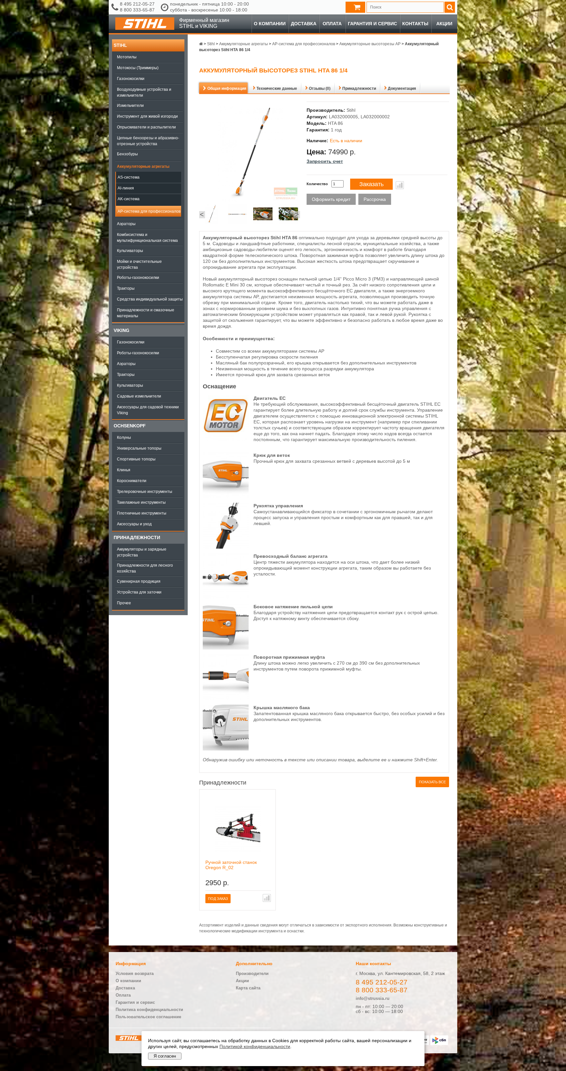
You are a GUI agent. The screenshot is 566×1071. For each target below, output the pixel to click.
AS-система (129, 177)
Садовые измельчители (139, 396)
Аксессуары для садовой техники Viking (148, 410)
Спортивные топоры (136, 459)
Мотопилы (127, 57)
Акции (444, 23)
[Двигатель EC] (226, 439)
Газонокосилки (130, 78)
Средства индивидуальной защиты (150, 299)
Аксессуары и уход (134, 524)
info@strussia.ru (372, 998)
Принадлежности (137, 537)
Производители (252, 973)
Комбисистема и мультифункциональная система (147, 237)
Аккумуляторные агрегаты (143, 166)
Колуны (124, 437)
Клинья (123, 470)
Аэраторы (126, 224)
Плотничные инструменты (141, 513)
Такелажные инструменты (141, 502)
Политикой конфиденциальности (254, 1046)
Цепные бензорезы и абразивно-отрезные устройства (148, 141)
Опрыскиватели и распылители (146, 127)
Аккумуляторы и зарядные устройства (141, 552)
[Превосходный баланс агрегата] (226, 597)
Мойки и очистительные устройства (139, 264)
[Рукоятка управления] (226, 547)
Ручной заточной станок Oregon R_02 (231, 865)
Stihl (120, 45)
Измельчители (130, 105)
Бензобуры (127, 154)
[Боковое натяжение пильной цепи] (226, 648)
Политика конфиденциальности (149, 1009)
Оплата (332, 23)
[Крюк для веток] (226, 496)
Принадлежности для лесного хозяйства (145, 568)
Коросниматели (131, 480)
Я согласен (165, 1056)
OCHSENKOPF (130, 425)
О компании (270, 23)
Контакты (415, 23)
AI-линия (126, 188)
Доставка (303, 23)
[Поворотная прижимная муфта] (226, 698)
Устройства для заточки (139, 592)
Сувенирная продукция (138, 581)
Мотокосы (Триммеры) (138, 68)
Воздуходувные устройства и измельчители (144, 92)
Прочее (124, 603)
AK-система (129, 199)
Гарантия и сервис (372, 23)
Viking (121, 330)
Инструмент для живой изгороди (147, 116)
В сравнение (400, 185)
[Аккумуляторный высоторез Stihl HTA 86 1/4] (211, 214)
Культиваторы (130, 250)
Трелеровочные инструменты (144, 491)
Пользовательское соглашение (148, 1016)
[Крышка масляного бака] (226, 748)
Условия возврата (135, 973)
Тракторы (126, 288)
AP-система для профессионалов (149, 211)
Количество (317, 184)
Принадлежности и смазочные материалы (145, 313)
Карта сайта (248, 987)
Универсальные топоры (139, 448)
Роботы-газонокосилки (138, 277)
